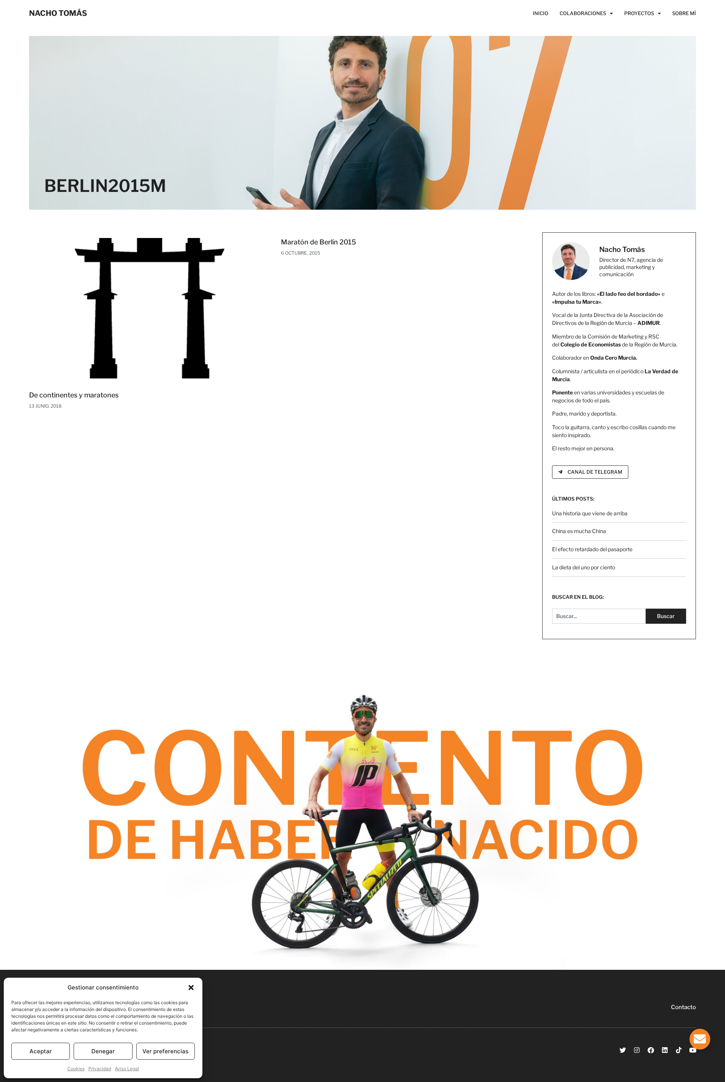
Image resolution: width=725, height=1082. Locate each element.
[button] (191, 987)
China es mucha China (579, 531)
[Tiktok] (679, 1050)
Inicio (540, 13)
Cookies (76, 1068)
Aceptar (40, 1051)
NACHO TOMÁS (58, 13)
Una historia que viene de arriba (590, 513)
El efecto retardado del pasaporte (592, 549)
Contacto (683, 1007)
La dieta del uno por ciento (583, 567)
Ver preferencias (165, 1051)
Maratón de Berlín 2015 (318, 242)
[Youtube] (693, 1050)
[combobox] (599, 616)
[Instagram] (637, 1050)
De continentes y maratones (74, 395)
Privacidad (99, 1068)
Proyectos (639, 13)
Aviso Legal (127, 1068)
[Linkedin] (665, 1050)
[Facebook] (651, 1050)
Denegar (103, 1051)
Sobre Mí (684, 13)
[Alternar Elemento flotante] (700, 1039)
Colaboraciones (583, 13)
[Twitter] (623, 1050)
